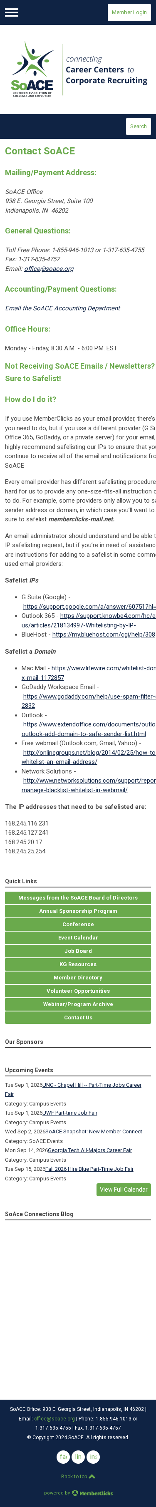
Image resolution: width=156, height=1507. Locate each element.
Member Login (129, 12)
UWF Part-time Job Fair (69, 1113)
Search (138, 126)
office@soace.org (48, 269)
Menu (11, 12)
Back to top (74, 1477)
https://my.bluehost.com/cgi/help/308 (103, 634)
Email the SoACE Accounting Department (62, 308)
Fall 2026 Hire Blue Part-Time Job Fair (89, 1169)
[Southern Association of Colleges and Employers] (78, 69)
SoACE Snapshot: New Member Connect (93, 1131)
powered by (57, 1493)
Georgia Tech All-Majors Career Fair (90, 1150)
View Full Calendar (124, 1189)
